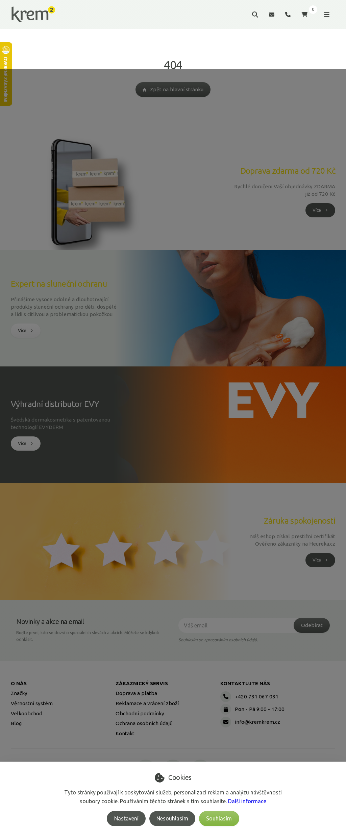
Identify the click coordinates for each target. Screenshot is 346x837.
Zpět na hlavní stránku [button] (176, 89)
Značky (19, 693)
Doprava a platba (136, 693)
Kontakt (125, 733)
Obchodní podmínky (140, 713)
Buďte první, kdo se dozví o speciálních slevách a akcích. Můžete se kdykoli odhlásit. (87, 636)
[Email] (272, 14)
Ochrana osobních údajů (144, 723)
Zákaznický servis (142, 683)
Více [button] (317, 210)
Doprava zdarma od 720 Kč (287, 170)
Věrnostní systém (32, 703)
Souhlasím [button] (219, 818)
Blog (16, 723)
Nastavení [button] (126, 818)
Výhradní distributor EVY (55, 404)
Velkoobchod (26, 713)
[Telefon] (288, 14)
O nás (19, 683)
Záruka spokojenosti (299, 520)
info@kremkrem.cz (257, 722)
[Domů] (33, 14)
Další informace (247, 801)
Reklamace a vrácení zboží (147, 703)
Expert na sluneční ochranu (59, 283)
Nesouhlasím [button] (172, 818)
